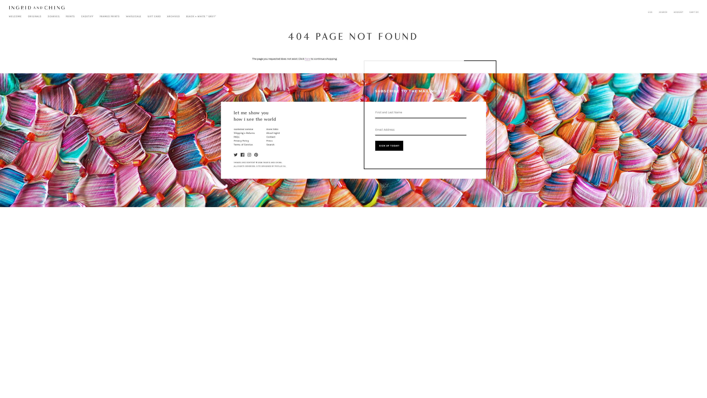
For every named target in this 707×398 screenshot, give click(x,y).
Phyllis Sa (280, 166)
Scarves (54, 16)
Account (678, 12)
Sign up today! (389, 146)
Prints (70, 16)
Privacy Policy (241, 140)
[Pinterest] (256, 154)
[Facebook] (242, 154)
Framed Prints (110, 16)
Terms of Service (243, 144)
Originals (35, 16)
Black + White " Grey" (201, 16)
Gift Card (154, 16)
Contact (270, 137)
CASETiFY (87, 16)
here (307, 58)
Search (663, 12)
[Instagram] (249, 154)
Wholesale (133, 16)
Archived (173, 16)
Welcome (15, 16)
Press (269, 140)
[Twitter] (236, 154)
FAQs (236, 137)
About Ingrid (273, 133)
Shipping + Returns (244, 133)
